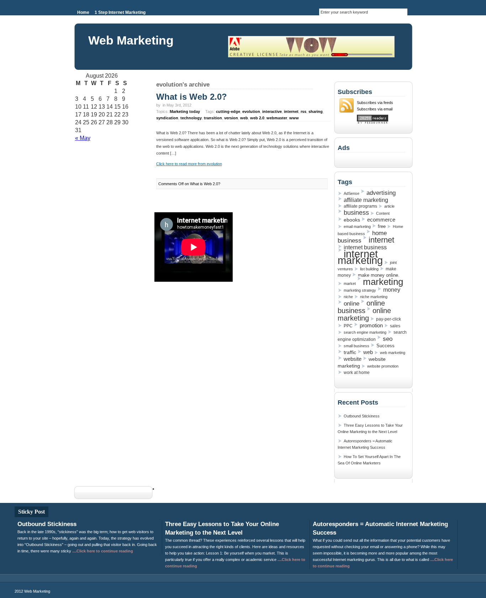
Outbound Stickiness (362, 416)
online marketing (364, 314)
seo (387, 338)
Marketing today (185, 111)
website (352, 359)
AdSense (351, 193)
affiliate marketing (366, 200)
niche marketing (373, 297)
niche (348, 297)
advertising (381, 192)
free (382, 226)
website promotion (382, 366)
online (351, 303)
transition (213, 118)
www (294, 118)
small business (356, 346)
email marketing (357, 226)
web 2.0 (257, 118)
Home (83, 12)
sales (395, 325)
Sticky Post (31, 512)
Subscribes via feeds (375, 102)
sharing (315, 111)
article (389, 206)
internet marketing (360, 257)
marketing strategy (360, 290)
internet (291, 111)
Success (385, 345)
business (356, 212)
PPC (348, 325)
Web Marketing (131, 40)
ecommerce (381, 220)
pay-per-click (388, 319)
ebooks (352, 220)
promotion (371, 325)
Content (383, 213)
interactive (272, 111)
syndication (167, 118)
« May (82, 138)
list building (369, 269)
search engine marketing (365, 332)
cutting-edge (228, 111)
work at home (357, 372)
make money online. (379, 275)
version (231, 118)
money (391, 290)
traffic (350, 352)
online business (361, 306)
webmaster (276, 118)
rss (303, 111)
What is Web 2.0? (191, 97)
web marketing (392, 352)
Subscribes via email (374, 109)
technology (191, 118)
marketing (383, 281)
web (244, 118)
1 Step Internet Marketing (120, 12)
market (350, 283)
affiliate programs (360, 206)
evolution (251, 111)
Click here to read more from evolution (189, 164)
